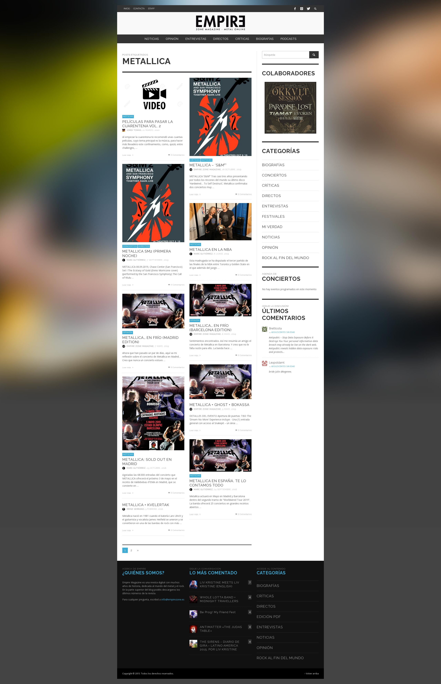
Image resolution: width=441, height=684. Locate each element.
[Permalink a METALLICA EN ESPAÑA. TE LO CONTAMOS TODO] (220, 455)
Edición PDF (269, 617)
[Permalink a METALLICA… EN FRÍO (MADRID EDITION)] (153, 310)
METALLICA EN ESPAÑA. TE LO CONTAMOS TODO (217, 483)
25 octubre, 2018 (156, 468)
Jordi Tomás (134, 130)
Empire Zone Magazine (207, 169)
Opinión (194, 320)
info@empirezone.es (172, 599)
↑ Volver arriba (311, 673)
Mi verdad (272, 227)
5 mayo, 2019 (229, 409)
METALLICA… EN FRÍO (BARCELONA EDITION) (210, 327)
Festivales (273, 216)
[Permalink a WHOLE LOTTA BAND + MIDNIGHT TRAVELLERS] (193, 599)
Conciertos (130, 246)
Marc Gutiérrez (136, 260)
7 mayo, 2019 (162, 346)
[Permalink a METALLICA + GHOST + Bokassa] (220, 381)
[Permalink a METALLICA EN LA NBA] (220, 221)
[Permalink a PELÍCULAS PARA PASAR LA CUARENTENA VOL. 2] (153, 94)
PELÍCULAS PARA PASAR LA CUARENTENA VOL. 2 (147, 123)
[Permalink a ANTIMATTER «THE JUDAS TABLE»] (193, 628)
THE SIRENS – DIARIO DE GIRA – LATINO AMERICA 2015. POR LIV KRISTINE (219, 645)
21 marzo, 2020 (151, 130)
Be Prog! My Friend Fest (218, 612)
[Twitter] (308, 8)
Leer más (126, 155)
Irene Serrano (135, 509)
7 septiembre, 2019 (157, 260)
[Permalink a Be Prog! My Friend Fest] (193, 613)
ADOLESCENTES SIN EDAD (283, 332)
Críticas (195, 160)
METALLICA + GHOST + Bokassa (219, 405)
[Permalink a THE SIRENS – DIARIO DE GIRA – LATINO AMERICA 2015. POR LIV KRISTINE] (193, 643)
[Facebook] (295, 8)
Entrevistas (275, 206)
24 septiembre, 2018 (225, 489)
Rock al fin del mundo (285, 258)
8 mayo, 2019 (229, 334)
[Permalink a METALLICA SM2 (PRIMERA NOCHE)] (153, 202)
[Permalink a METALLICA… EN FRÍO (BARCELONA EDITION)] (220, 299)
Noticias (128, 116)
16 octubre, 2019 (231, 169)
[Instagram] (301, 8)
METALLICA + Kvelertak (145, 505)
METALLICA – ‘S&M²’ (208, 165)
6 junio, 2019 (221, 254)
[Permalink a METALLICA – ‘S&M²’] (220, 116)
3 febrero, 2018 (154, 509)
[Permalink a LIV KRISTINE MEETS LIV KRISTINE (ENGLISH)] (193, 584)
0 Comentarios (177, 155)
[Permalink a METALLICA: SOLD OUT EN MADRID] (153, 413)
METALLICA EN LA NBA (210, 249)
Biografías (273, 165)
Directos (144, 246)
